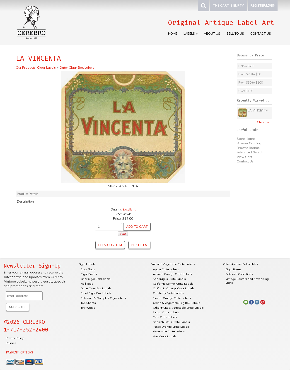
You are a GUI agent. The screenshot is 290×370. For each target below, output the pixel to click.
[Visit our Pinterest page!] (262, 302)
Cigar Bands (89, 274)
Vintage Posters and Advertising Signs (247, 280)
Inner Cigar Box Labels (96, 279)
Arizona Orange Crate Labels (172, 274)
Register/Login (263, 5)
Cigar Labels (86, 264)
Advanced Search (250, 152)
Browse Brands (248, 148)
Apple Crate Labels (166, 269)
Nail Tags (87, 283)
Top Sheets (88, 303)
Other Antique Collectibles (240, 264)
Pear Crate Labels (165, 317)
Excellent (129, 209)
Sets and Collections (239, 274)
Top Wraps (88, 307)
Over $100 (245, 91)
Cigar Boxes (233, 269)
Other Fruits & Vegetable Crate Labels (178, 307)
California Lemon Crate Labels (173, 283)
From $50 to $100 (250, 82)
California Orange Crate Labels (173, 288)
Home (172, 33)
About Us (212, 33)
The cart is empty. (228, 5)
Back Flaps (88, 269)
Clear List (264, 122)
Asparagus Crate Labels (169, 279)
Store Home (246, 139)
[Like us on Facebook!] (251, 302)
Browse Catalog (249, 143)
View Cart (244, 157)
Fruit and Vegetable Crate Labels (173, 264)
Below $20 (245, 66)
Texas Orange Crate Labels (171, 326)
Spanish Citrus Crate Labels (171, 322)
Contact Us (260, 33)
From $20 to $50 (249, 74)
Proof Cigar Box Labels (96, 293)
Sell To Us (235, 33)
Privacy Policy (15, 338)
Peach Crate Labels (166, 312)
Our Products (26, 67)
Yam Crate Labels (164, 336)
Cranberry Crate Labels (168, 293)
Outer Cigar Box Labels (96, 288)
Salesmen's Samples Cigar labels (103, 298)
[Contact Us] (245, 302)
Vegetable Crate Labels (169, 331)
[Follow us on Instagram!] (257, 302)
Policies (11, 343)
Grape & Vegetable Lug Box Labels (176, 303)
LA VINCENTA (258, 110)
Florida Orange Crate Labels (172, 298)
